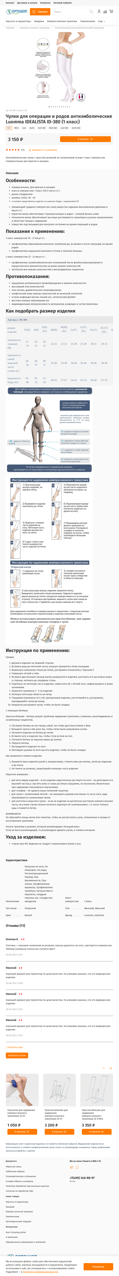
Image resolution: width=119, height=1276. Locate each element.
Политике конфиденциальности (40, 1271)
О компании (12, 1237)
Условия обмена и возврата (19, 1181)
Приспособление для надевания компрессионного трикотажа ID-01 (56, 1114)
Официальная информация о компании (26, 1242)
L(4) (24, 128)
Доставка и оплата (27, 2)
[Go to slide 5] (57, 106)
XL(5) (32, 128)
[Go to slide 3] (53, 106)
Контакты (45, 2)
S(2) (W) (41, 128)
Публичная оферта (15, 1171)
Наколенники (87, 21)
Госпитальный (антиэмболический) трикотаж (79, 27)
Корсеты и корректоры (18, 21)
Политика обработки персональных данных (27, 1186)
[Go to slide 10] (67, 106)
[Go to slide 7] (61, 106)
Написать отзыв (17, 1055)
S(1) (9, 128)
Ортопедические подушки (18, 1221)
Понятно (98, 1266)
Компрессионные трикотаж (62, 21)
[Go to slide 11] (69, 106)
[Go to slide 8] (63, 106)
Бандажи (39, 21)
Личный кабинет (62, 2)
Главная (10, 27)
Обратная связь (13, 1166)
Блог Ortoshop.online (16, 1232)
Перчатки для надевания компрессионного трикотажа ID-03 (21, 1113)
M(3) (17, 128)
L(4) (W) (64, 128)
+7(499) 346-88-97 (82, 1178)
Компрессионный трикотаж (19, 1211)
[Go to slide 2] (51, 106)
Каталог (10, 2)
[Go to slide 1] (49, 106)
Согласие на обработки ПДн (19, 1191)
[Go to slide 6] (59, 106)
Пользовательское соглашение (21, 1176)
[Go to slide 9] (65, 106)
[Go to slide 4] (55, 106)
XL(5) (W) (76, 128)
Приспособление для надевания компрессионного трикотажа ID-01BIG (93, 1114)
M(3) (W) (53, 128)
